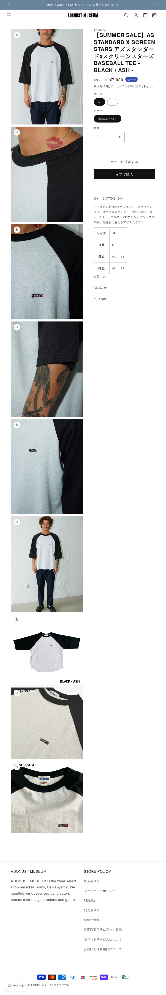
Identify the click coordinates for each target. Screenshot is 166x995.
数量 (97, 128)
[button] (9, 15)
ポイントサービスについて (103, 939)
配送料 (104, 86)
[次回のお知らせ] (157, 4)
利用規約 (90, 900)
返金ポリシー (93, 881)
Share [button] (103, 299)
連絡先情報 (92, 919)
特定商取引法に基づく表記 (103, 929)
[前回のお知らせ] (8, 4)
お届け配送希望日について (103, 949)
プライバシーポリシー (99, 890)
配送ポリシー (93, 910)
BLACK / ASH (107, 119)
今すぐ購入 (124, 174)
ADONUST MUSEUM (32, 985)
